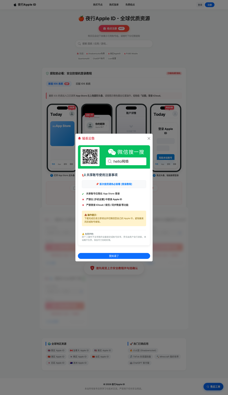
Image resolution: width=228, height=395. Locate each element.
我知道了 (114, 255)
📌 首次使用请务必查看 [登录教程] (114, 184)
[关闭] (148, 138)
